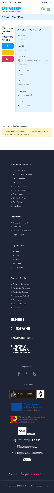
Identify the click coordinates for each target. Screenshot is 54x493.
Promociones (18, 194)
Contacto (16, 308)
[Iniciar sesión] (43, 10)
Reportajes (17, 263)
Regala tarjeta (18, 235)
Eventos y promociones (22, 231)
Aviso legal (17, 300)
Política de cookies (20, 292)
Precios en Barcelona (21, 190)
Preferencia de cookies (22, 296)
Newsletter (17, 206)
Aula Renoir (17, 202)
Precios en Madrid (20, 186)
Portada (16, 251)
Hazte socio (17, 227)
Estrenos (16, 259)
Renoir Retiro (18, 182)
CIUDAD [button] (6, 3)
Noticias (16, 255)
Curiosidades (18, 267)
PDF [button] (8, 52)
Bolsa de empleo (19, 304)
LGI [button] (7, 59)
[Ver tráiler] (8, 46)
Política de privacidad (21, 288)
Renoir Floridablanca (21, 178)
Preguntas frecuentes (21, 284)
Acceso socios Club (20, 223)
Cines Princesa (19, 170)
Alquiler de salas (19, 198)
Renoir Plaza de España (22, 174)
